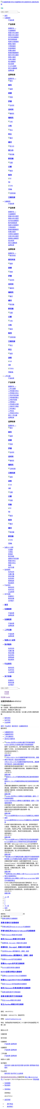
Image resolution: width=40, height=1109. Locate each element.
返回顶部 (7, 1099)
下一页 (6, 906)
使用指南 (11, 580)
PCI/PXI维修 (12, 66)
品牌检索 (11, 70)
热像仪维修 (12, 50)
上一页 (6, 897)
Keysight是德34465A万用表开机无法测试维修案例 (20, 841)
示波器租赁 (12, 214)
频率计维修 (12, 57)
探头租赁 (11, 240)
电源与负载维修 (13, 41)
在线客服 (7, 1083)
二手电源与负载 (13, 404)
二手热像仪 (12, 408)
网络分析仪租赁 (13, 218)
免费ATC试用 (8, 547)
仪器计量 (11, 574)
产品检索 (11, 20)
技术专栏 (11, 589)
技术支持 (11, 572)
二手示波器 (12, 388)
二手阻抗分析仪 (13, 413)
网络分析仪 (12, 563)
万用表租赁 (12, 227)
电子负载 (11, 567)
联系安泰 (11, 598)
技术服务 (7, 569)
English (8, 697)
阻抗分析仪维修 (13, 55)
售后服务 (11, 583)
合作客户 (11, 600)
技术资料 (11, 578)
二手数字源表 (12, 400)
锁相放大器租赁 (13, 238)
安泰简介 (11, 596)
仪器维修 (7, 18)
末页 (5, 908)
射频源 (10, 554)
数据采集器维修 (13, 53)
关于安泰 (7, 594)
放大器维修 (12, 61)
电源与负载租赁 (13, 225)
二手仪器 (7, 376)
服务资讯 (11, 587)
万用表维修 (12, 46)
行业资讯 (7, 585)
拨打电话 (10, 1104)
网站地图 (36, 1079)
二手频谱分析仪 (13, 391)
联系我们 (10, 1106)
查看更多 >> (12, 28)
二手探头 (11, 411)
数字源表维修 (12, 39)
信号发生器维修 (13, 37)
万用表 (10, 552)
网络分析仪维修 (13, 35)
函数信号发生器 (13, 558)
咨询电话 (7, 1089)
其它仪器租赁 (12, 243)
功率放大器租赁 (13, 234)
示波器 (10, 549)
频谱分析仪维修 (13, 33)
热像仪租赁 (12, 232)
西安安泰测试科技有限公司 (10, 1077)
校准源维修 (12, 48)
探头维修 (11, 64)
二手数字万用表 (13, 406)
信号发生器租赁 (13, 220)
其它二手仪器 (12, 415)
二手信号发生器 (13, 395)
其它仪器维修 (12, 68)
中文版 (3, 697)
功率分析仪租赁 (13, 236)
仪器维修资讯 (8, 732)
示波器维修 (12, 30)
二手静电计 (12, 402)
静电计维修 (12, 44)
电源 (9, 565)
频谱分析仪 (12, 561)
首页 (5, 15)
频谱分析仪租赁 (13, 216)
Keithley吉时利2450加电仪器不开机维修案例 (18, 744)
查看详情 (7, 755)
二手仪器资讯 (8, 736)
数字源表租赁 (12, 223)
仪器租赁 (7, 201)
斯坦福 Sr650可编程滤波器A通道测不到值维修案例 (21, 859)
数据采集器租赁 (13, 229)
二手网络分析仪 (13, 393)
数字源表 (11, 556)
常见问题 (11, 576)
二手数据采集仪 (13, 397)
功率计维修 (12, 59)
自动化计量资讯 (9, 739)
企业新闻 (11, 592)
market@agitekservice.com (13, 1019)
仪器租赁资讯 (8, 734)
